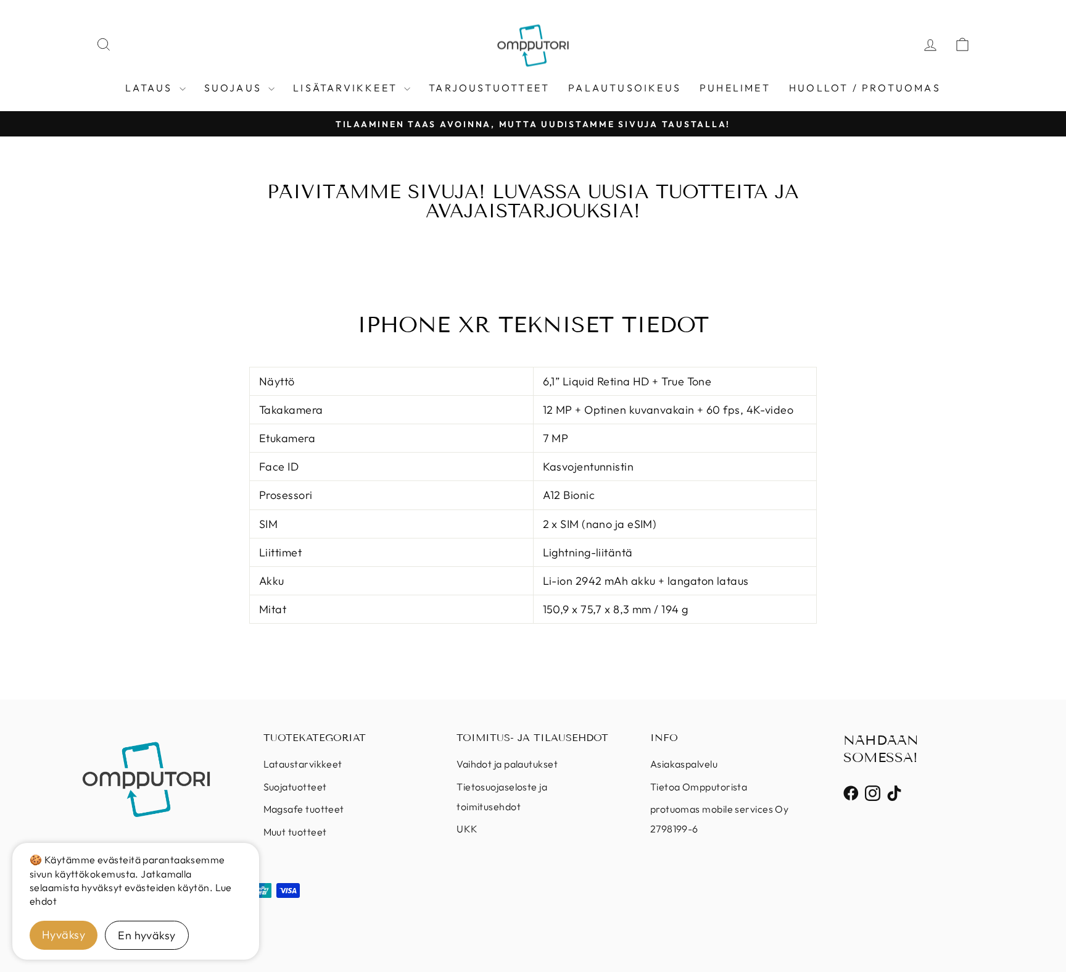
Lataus (150, 88)
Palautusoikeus (624, 88)
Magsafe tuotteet (303, 809)
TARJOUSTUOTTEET (489, 88)
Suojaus (235, 88)
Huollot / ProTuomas (865, 88)
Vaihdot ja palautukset (507, 764)
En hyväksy (147, 935)
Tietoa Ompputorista (699, 787)
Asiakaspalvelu (683, 764)
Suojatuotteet (295, 787)
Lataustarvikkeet (302, 764)
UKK (467, 829)
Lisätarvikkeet (347, 88)
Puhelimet (735, 88)
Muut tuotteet (295, 832)
